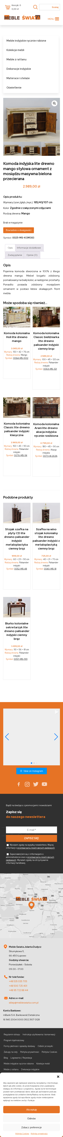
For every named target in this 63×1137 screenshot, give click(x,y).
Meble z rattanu (16, 59)
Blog (6, 1057)
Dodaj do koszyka (17, 370)
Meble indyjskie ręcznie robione (26, 40)
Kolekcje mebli (15, 50)
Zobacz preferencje (31, 1127)
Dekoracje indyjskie (18, 69)
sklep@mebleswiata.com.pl (23, 1002)
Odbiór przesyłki (45, 1046)
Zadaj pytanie (15, 254)
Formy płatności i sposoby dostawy (19, 1046)
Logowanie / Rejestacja (21, 1057)
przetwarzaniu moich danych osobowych (36, 848)
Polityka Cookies (22, 1134)
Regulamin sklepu (12, 1034)
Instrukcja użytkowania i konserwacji (39, 1034)
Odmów (31, 1118)
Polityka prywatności (39, 1134)
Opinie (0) (31, 254)
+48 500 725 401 (18, 985)
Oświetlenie (13, 87)
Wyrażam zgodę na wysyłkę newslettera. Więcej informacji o (30, 846)
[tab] (10, 247)
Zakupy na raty (11, 1052)
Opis (10, 247)
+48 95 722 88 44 (18, 990)
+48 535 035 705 (18, 981)
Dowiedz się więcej (46, 381)
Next (56, 119)
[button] (58, 1076)
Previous (6, 119)
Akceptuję (31, 1109)
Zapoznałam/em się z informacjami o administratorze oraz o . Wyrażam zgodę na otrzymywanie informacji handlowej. (30, 858)
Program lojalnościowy (14, 1040)
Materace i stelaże (18, 78)
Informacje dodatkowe (29, 247)
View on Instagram (33, 771)
